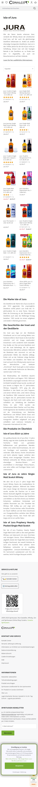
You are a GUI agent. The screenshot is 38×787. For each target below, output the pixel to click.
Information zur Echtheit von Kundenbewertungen (17, 647)
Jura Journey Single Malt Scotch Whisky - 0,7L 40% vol (9, 125)
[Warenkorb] (35, 2)
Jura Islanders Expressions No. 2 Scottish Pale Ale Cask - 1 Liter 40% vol (25, 253)
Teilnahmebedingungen (9, 680)
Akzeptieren (19, 766)
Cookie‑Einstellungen (8, 657)
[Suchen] (34, 8)
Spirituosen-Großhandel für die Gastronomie (16, 686)
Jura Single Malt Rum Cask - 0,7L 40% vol (25, 125)
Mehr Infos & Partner (12, 759)
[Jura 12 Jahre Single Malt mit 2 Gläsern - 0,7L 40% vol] (10, 145)
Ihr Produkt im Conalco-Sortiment (12, 690)
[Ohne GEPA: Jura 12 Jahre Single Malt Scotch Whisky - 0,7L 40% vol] (27, 271)
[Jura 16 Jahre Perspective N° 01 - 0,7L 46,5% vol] (27, 145)
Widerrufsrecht (6, 653)
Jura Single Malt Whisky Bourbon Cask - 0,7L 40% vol (26, 93)
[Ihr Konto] (32, 2)
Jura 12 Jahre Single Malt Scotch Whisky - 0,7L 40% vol (9, 93)
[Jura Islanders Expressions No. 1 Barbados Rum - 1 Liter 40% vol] (10, 271)
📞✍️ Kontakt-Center (10, 579)
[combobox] (15, 8)
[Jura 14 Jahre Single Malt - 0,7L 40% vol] (10, 240)
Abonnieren (8, 733)
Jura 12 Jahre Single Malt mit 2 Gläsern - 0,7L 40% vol (9, 158)
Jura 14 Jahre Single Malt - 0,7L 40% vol (9, 252)
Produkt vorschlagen (8, 683)
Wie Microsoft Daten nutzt (19, 761)
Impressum (5, 663)
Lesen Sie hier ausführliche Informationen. (18, 60)
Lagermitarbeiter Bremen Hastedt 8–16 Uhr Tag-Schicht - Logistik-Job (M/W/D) (17, 697)
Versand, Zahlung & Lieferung (11, 644)
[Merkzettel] (6, 2)
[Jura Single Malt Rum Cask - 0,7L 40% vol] (27, 113)
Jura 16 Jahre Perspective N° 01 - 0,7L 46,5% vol (26, 158)
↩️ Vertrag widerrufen (10, 586)
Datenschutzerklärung (8, 650)
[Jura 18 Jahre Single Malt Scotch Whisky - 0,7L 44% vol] (27, 210)
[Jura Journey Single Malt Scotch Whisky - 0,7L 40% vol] (10, 113)
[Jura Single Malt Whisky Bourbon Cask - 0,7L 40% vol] (27, 80)
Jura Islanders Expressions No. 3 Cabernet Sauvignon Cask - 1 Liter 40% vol (26, 190)
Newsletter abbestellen (9, 677)
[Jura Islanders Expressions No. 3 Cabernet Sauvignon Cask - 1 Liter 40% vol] (27, 178)
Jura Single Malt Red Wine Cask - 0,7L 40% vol (8, 190)
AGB (2, 660)
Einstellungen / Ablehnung (19, 772)
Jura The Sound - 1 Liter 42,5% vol (9, 222)
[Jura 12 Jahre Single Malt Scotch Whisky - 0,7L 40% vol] (10, 80)
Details (33, 784)
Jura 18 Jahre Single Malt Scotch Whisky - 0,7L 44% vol (26, 223)
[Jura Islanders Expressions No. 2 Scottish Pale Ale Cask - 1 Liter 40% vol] (27, 240)
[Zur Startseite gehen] (19, 2)
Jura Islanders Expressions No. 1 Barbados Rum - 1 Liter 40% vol (9, 283)
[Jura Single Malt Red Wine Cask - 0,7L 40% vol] (10, 178)
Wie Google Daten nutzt (25, 759)
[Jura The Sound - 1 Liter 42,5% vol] (10, 210)
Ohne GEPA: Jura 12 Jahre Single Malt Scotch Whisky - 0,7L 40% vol (26, 283)
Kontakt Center (6, 640)
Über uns (4, 693)
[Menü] (2, 2)
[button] (33, 777)
